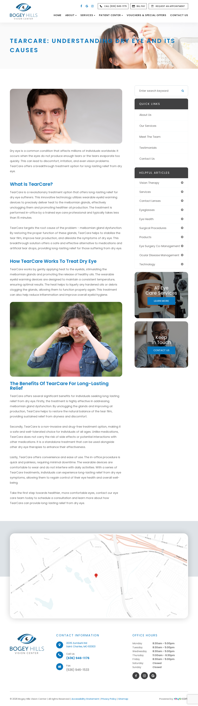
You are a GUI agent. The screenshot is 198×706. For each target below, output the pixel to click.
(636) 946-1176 (77, 658)
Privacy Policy (108, 698)
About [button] (70, 15)
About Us (145, 115)
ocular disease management (159, 255)
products (145, 237)
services (145, 192)
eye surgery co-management (159, 246)
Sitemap (123, 698)
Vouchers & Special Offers (146, 15)
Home (57, 15)
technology (147, 264)
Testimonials (148, 148)
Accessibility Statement (85, 698)
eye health (146, 219)
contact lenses (150, 201)
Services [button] (86, 15)
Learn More (161, 301)
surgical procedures (152, 228)
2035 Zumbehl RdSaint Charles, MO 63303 (80, 644)
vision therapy (149, 183)
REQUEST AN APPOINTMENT (170, 6)
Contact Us (179, 15)
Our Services (147, 126)
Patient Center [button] (110, 15)
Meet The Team (150, 137)
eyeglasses (147, 210)
